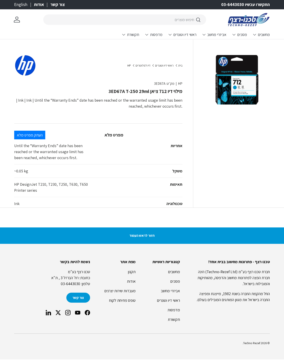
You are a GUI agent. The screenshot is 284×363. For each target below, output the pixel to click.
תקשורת (133, 34)
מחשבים (264, 34)
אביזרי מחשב (216, 34)
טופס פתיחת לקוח (122, 300)
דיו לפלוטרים (143, 65)
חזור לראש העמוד (142, 235)
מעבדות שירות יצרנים (120, 290)
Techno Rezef (251, 343)
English (21, 4)
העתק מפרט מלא (30, 135)
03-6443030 (70, 283)
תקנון (132, 271)
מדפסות (156, 34)
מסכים (242, 34)
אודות (39, 4)
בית (180, 65)
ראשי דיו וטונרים (184, 34)
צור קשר (57, 4)
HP (129, 65)
